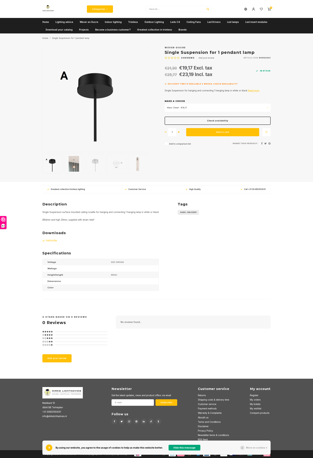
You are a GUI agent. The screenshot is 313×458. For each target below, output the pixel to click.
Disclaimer (203, 426)
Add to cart (222, 132)
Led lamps (233, 22)
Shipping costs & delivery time (213, 399)
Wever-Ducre (175, 47)
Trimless (133, 22)
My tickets (255, 404)
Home (45, 22)
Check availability (217, 120)
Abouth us (203, 417)
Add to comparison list (180, 144)
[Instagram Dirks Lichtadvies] (129, 421)
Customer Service (137, 189)
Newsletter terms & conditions (213, 435)
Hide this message (184, 447)
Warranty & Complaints (210, 413)
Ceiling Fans (193, 22)
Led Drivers (214, 22)
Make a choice (175, 101)
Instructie (51, 240)
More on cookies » (256, 447)
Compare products (259, 413)
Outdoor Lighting (154, 22)
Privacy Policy (205, 430)
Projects (84, 29)
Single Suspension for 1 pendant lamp (70, 38)
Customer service (207, 404)
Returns (202, 395)
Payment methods (207, 408)
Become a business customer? (113, 29)
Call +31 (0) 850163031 (255, 189)
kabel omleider (188, 212)
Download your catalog (59, 29)
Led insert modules (256, 22)
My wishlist (255, 408)
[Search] (208, 9)
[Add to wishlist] (266, 132)
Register (254, 395)
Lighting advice (64, 22)
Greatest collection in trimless (154, 29)
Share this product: (245, 143)
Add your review (206, 58)
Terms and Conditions (209, 422)
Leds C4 (175, 22)
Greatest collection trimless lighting (68, 189)
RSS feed (203, 439)
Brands (183, 29)
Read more (253, 90)
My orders (255, 399)
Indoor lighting (113, 22)
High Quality (195, 189)
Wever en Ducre (89, 22)
